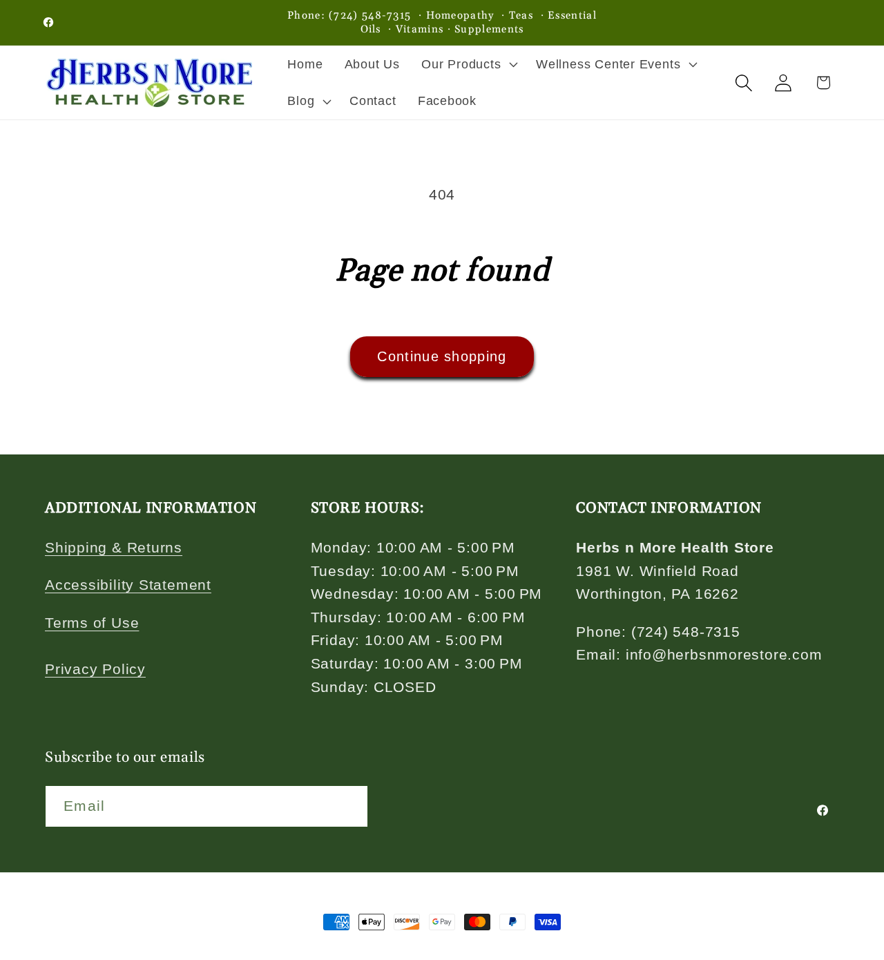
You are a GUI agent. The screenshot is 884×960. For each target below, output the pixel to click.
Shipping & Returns (113, 547)
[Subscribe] (347, 807)
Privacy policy (374, 951)
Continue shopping (441, 356)
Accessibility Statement (128, 585)
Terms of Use (92, 623)
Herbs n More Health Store (153, 951)
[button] (468, 64)
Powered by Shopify (273, 951)
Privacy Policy (95, 669)
